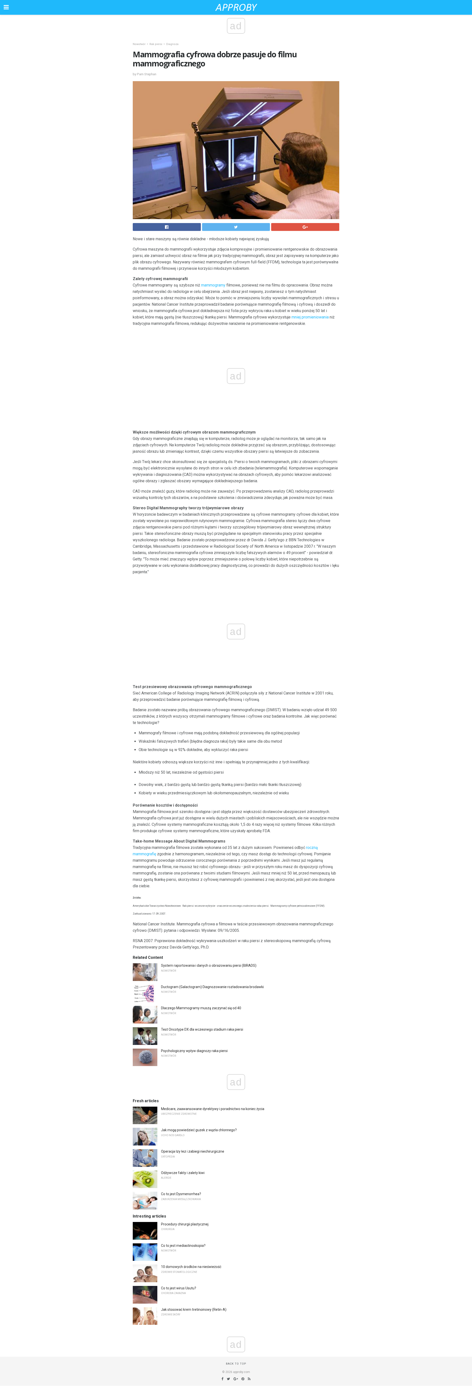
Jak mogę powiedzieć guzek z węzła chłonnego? (199, 1130)
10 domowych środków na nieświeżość (191, 1267)
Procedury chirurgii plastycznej (184, 1224)
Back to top (236, 1363)
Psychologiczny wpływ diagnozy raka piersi (194, 1051)
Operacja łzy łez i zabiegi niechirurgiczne (192, 1151)
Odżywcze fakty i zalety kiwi (183, 1173)
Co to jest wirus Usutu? (178, 1288)
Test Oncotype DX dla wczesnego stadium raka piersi (202, 1029)
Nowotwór (139, 44)
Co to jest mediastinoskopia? (183, 1246)
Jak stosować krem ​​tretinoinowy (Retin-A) (193, 1309)
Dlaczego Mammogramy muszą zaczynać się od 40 (201, 1008)
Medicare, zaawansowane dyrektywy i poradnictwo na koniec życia (212, 1109)
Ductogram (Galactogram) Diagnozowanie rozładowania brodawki (212, 987)
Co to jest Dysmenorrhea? (181, 1194)
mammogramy (213, 285)
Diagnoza (172, 44)
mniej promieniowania (310, 317)
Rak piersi (155, 44)
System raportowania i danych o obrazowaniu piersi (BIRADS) (208, 965)
